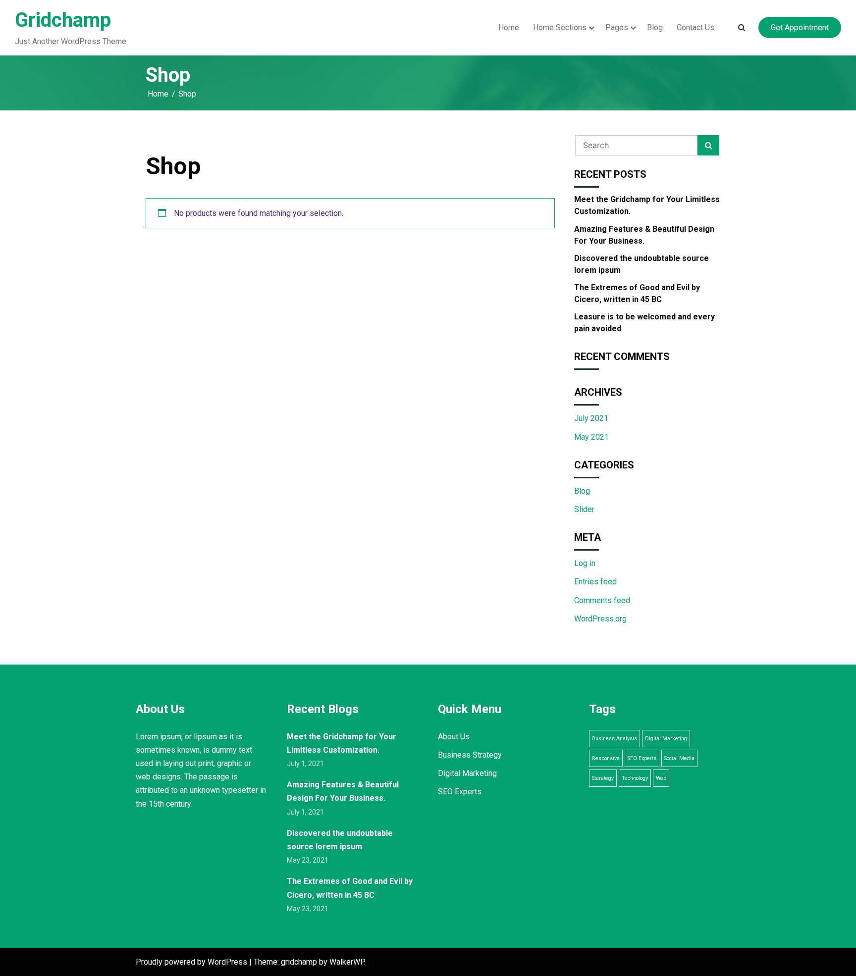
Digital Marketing (467, 773)
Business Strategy (470, 755)
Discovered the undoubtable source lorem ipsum (641, 264)
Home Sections (560, 27)
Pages (616, 27)
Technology (635, 778)
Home (508, 27)
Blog (655, 27)
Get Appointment (800, 27)
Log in (584, 563)
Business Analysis (614, 738)
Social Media (679, 758)
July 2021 (591, 418)
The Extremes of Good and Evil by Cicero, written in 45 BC (637, 293)
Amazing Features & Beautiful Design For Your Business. (644, 235)
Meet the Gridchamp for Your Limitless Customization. (647, 205)
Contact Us (695, 27)
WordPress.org (600, 618)
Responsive (606, 758)
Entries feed (595, 581)
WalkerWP (346, 962)
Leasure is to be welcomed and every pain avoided (644, 322)
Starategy (603, 778)
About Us (454, 736)
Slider (584, 509)
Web (661, 778)
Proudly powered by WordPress (192, 962)
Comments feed (602, 600)
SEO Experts (460, 791)
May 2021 (591, 437)
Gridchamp (63, 20)
